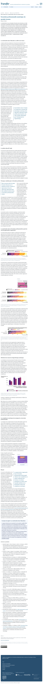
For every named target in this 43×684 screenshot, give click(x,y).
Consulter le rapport (5, 538)
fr (36, 7)
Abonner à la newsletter (6, 663)
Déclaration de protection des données (7, 682)
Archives (3, 667)
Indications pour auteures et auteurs (8, 665)
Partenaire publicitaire (6, 666)
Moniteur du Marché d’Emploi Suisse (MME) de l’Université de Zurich (13, 89)
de (32, 7)
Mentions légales (17, 682)
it (40, 7)
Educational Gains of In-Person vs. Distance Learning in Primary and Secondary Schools (15, 627)
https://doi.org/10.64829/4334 (5, 640)
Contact (3, 669)
